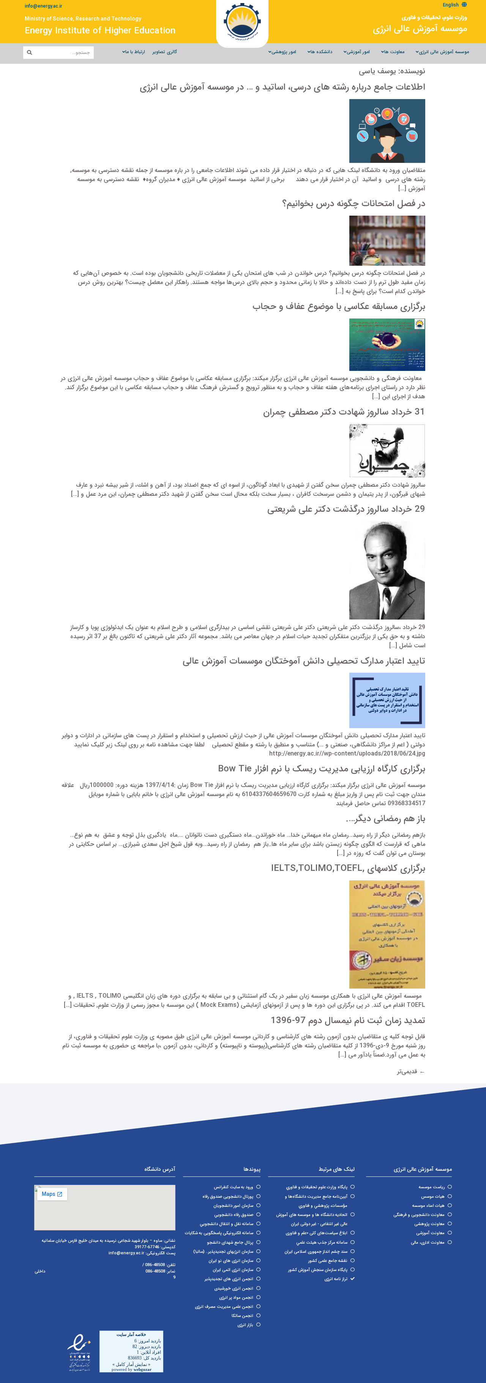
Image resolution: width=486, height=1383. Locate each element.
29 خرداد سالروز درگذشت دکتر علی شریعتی (346, 509)
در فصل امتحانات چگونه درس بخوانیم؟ (353, 204)
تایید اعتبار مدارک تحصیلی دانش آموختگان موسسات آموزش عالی (304, 661)
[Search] (29, 52)
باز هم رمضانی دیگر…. (385, 819)
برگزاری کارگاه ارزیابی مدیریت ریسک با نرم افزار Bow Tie (321, 769)
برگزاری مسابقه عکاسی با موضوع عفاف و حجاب (338, 307)
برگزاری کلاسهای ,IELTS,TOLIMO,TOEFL (348, 868)
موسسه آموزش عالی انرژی (420, 29)
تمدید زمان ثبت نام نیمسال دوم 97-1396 (348, 1021)
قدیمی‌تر (411, 1071)
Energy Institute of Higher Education (100, 31)
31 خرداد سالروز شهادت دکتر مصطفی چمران (344, 412)
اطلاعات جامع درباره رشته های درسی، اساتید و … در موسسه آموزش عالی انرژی (282, 87)
